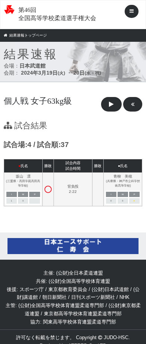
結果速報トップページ (28, 35)
